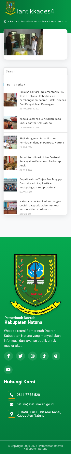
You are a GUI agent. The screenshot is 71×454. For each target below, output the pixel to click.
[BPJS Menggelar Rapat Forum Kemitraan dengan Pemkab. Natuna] (10, 142)
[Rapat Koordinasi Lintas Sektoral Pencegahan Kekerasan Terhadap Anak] (10, 163)
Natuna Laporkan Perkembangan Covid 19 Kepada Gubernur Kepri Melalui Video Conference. (40, 205)
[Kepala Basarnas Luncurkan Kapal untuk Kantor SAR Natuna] (10, 122)
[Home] (5, 21)
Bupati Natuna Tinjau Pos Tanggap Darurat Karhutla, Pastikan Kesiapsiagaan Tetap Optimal (41, 183)
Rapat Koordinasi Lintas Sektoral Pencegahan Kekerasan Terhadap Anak (40, 161)
